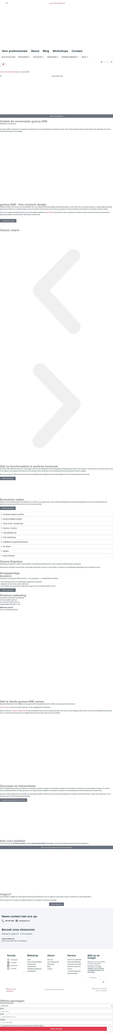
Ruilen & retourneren (74, 966)
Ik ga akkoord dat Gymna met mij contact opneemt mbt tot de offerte (22, 1025)
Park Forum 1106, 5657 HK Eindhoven (14, 941)
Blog (46, 51)
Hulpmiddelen (31, 971)
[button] (56, 292)
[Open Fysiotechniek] (43, 57)
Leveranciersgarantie (74, 971)
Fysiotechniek (31, 964)
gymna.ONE (50, 212)
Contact (77, 51)
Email (2, 1014)
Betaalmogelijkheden (74, 962)
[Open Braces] (87, 57)
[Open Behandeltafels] (29, 57)
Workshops (60, 51)
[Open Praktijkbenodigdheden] (78, 57)
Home (2, 72)
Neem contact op (5, 707)
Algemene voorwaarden (99, 988)
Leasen (69, 969)
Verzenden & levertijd (74, 964)
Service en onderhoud (74, 959)
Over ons (50, 959)
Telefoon (2, 1019)
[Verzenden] (103, 982)
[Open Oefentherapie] (58, 57)
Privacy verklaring (101, 990)
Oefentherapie (31, 966)
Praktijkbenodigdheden (34, 969)
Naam (2, 1008)
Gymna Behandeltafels (12, 72)
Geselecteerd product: (7, 1003)
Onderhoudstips (72, 973)
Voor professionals (14, 51)
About (35, 51)
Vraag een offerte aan (19, 710)
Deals (29, 959)
